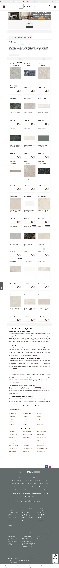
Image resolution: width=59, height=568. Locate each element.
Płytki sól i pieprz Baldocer (40, 446)
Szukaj (29, 567)
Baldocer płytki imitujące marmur (41, 445)
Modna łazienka (26, 548)
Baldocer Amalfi (41, 291)
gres (45, 361)
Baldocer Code (40, 95)
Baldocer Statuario (11, 419)
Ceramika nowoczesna (27, 517)
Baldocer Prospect (11, 424)
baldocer (35, 483)
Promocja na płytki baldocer (27, 431)
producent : (20, 37)
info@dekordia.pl (31, 1)
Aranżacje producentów (42, 519)
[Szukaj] (50, 6)
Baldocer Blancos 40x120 (28, 259)
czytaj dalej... (14, 55)
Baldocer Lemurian (13, 95)
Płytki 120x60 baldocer (12, 431)
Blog (38, 538)
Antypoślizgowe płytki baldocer (27, 434)
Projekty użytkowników (42, 514)
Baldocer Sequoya (13, 161)
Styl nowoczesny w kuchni (28, 544)
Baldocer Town (26, 161)
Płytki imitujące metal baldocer (27, 448)
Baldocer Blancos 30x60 (28, 193)
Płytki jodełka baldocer (12, 432)
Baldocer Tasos (25, 421)
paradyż (45, 480)
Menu (18, 567)
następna (37, 324)
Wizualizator (40, 520)
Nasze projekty (40, 515)
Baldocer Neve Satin (12, 416)
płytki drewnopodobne (38, 477)
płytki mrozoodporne (37, 387)
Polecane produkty (41, 517)
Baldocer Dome (40, 63)
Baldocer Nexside (27, 63)
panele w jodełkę (16, 493)
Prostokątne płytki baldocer (27, 440)
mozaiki (38, 376)
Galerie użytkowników (42, 511)
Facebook (39, 535)
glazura (41, 361)
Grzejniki (24, 514)
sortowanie (12, 58)
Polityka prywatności (13, 520)
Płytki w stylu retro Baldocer (27, 432)
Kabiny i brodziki (26, 515)
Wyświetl (39, 58)
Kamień (24, 519)
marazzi (24, 483)
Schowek (41, 567)
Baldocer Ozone (25, 416)
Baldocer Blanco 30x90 (40, 411)
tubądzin (12, 483)
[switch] (55, 562)
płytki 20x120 (38, 341)
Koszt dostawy (11, 511)
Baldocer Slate (26, 95)
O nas (9, 522)
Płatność (10, 514)
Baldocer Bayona (25, 422)
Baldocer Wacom (41, 161)
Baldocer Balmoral (41, 259)
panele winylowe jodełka (39, 490)
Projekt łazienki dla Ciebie (28, 535)
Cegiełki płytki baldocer (12, 451)
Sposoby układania (12, 540)
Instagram (39, 536)
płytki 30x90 (11, 341)
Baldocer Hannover (13, 63)
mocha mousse (26, 493)
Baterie (24, 520)
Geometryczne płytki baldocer (13, 445)
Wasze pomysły (40, 512)
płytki (36, 338)
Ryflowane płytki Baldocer (26, 446)
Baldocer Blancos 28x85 (26, 411)
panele (11, 486)
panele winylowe (45, 486)
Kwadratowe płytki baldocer (13, 440)
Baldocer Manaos (13, 128)
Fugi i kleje (10, 544)
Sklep (6, 567)
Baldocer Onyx (40, 226)
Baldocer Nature (27, 128)
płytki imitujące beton (39, 379)
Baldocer (19, 409)
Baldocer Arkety (38, 422)
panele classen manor (30, 496)
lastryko (37, 374)
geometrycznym (21, 379)
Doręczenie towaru (12, 517)
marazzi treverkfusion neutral (39, 493)
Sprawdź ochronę (29, 27)
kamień (42, 483)
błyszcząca (15, 368)
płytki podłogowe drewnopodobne (33, 480)
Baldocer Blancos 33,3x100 (27, 413)
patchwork (14, 379)
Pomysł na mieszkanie (27, 538)
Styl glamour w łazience (27, 546)
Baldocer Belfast (38, 425)
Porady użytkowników (13, 541)
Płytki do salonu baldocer (26, 437)
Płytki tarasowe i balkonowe (33, 401)
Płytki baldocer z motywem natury (14, 446)
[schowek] (20, 91)
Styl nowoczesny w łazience (28, 543)
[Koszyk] (55, 6)
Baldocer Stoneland (13, 226)
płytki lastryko (35, 486)
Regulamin (10, 515)
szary (31, 350)
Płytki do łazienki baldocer (12, 437)
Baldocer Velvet (38, 416)
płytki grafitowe (19, 353)
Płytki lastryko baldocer (40, 442)
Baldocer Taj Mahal (27, 291)
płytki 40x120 (29, 341)
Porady (9, 535)
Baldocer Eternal (13, 291)
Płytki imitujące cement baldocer (13, 448)
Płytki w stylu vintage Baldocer (41, 432)
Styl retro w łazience (27, 540)
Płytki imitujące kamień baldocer (13, 434)
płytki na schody (15, 402)
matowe (35, 366)
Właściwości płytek (12, 538)
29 (33, 324)
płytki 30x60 (14, 339)
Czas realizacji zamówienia (14, 512)
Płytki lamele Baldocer (26, 445)
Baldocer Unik (12, 193)
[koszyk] (18, 91)
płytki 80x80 (23, 339)
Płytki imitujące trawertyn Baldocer (41, 448)
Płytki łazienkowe (12, 398)
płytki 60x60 (20, 341)
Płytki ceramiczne (26, 511)
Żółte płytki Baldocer (26, 451)
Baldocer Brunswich (39, 424)
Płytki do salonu (47, 399)
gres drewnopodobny (17, 480)
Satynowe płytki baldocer (12, 443)
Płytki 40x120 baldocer (40, 440)
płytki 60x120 (48, 341)
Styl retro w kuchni (26, 541)
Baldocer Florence (41, 193)
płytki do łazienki (27, 490)
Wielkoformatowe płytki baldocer (41, 431)
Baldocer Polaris (11, 422)
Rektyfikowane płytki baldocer (41, 434)
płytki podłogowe (27, 477)
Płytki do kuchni (46, 398)
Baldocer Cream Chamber (26, 425)
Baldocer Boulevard (39, 419)
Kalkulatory (10, 543)
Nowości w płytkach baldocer (40, 443)
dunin (18, 483)
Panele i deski (25, 512)
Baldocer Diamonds (27, 226)
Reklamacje (10, 519)
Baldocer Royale (12, 259)
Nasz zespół (11, 524)
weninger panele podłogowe (22, 486)
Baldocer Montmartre (42, 128)
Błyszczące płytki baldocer (27, 443)
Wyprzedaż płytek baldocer (13, 442)
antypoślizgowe (11, 388)
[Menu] (3, 6)
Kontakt (10, 525)
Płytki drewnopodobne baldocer (41, 437)
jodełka (10, 361)
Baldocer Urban (38, 421)
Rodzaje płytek (11, 536)
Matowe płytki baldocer (26, 442)
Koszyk (53, 567)
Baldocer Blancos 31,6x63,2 (13, 411)
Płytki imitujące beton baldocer (41, 451)
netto (29, 483)
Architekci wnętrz (26, 536)
